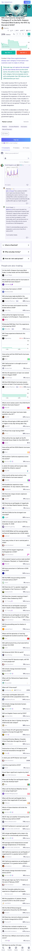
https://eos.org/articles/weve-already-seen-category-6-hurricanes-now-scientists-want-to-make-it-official (15, 61)
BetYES (7, 52)
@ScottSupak (10, 191)
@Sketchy (9, 209)
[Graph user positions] (14, 34)
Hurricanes (24, 126)
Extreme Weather (14, 126)
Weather (4, 126)
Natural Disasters (7, 129)
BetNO (22, 52)
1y (22, 165)
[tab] (5, 148)
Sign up (27, 2)
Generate (26, 121)
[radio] (17, 34)
